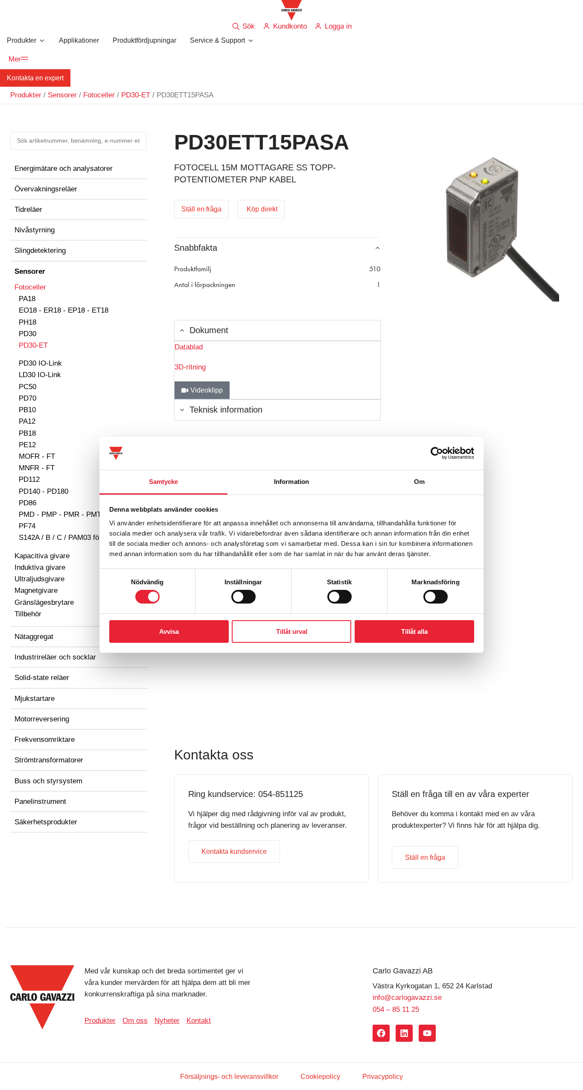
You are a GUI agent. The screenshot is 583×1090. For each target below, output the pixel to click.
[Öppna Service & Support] (250, 40)
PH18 (27, 322)
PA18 (27, 299)
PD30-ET (135, 95)
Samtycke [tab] (163, 481)
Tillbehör (28, 614)
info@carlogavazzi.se (407, 997)
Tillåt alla (414, 631)
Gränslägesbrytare (44, 602)
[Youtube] (427, 1033)
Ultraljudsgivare (39, 579)
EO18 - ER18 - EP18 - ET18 (63, 310)
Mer (15, 59)
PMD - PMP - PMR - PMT (60, 514)
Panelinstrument (40, 801)
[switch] (243, 597)
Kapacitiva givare (42, 556)
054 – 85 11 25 (396, 1009)
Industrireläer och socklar (55, 657)
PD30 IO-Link (40, 363)
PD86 (27, 503)
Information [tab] (291, 481)
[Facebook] (381, 1033)
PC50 (27, 387)
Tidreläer (28, 209)
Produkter (25, 95)
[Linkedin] (404, 1033)
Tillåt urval (291, 631)
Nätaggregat (34, 637)
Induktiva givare (40, 567)
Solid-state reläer (42, 678)
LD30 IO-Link (40, 375)
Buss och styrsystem (48, 781)
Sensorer (62, 95)
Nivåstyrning (35, 230)
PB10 (27, 410)
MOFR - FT (37, 456)
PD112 (29, 479)
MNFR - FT (37, 468)
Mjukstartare (35, 698)
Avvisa (169, 631)
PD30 (27, 334)
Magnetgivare (36, 590)
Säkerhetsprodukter (46, 822)
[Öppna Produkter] (41, 40)
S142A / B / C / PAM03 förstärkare (73, 537)
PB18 (27, 433)
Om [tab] (419, 481)
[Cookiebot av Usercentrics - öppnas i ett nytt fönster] (436, 453)
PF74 (27, 526)
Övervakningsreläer (46, 189)
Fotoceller (99, 95)
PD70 (27, 398)
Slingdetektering (40, 250)
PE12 (27, 445)
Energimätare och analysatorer (64, 168)
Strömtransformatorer (49, 760)
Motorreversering (42, 719)
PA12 (27, 421)
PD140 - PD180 (43, 491)
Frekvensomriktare (45, 739)
